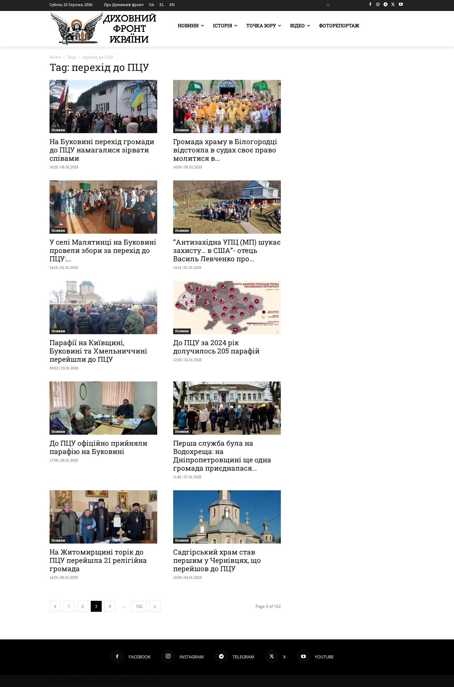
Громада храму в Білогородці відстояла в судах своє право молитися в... (225, 150)
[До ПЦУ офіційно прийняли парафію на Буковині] (103, 408)
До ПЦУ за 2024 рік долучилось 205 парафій (216, 346)
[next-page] (155, 606)
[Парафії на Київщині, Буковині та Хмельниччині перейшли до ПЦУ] (103, 307)
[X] (393, 4)
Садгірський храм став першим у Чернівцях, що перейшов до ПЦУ (217, 560)
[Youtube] (400, 4)
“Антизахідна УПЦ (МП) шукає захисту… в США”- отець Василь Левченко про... (227, 250)
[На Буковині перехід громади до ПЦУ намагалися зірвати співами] (103, 106)
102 (139, 606)
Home (55, 57)
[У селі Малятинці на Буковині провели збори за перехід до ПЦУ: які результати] (103, 207)
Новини (58, 130)
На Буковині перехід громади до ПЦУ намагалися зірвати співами (102, 150)
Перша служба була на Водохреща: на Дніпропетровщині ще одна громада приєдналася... (222, 455)
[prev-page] (55, 606)
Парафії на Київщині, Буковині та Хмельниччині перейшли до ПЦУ (98, 351)
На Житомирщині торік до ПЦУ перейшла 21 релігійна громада (98, 560)
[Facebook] (370, 4)
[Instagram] (378, 4)
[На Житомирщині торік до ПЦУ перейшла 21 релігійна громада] (103, 517)
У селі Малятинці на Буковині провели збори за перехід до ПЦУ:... (103, 250)
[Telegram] (386, 4)
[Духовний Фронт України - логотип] (103, 29)
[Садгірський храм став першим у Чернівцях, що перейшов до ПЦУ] (227, 517)
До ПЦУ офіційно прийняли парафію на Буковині (98, 447)
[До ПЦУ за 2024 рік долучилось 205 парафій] (227, 307)
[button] (329, 5)
